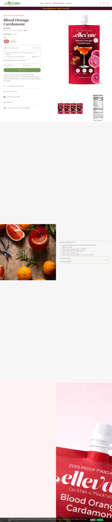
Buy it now (22, 70)
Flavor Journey (66, 262)
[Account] (104, 3)
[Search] (100, 3)
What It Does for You (68, 242)
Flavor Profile (65, 258)
